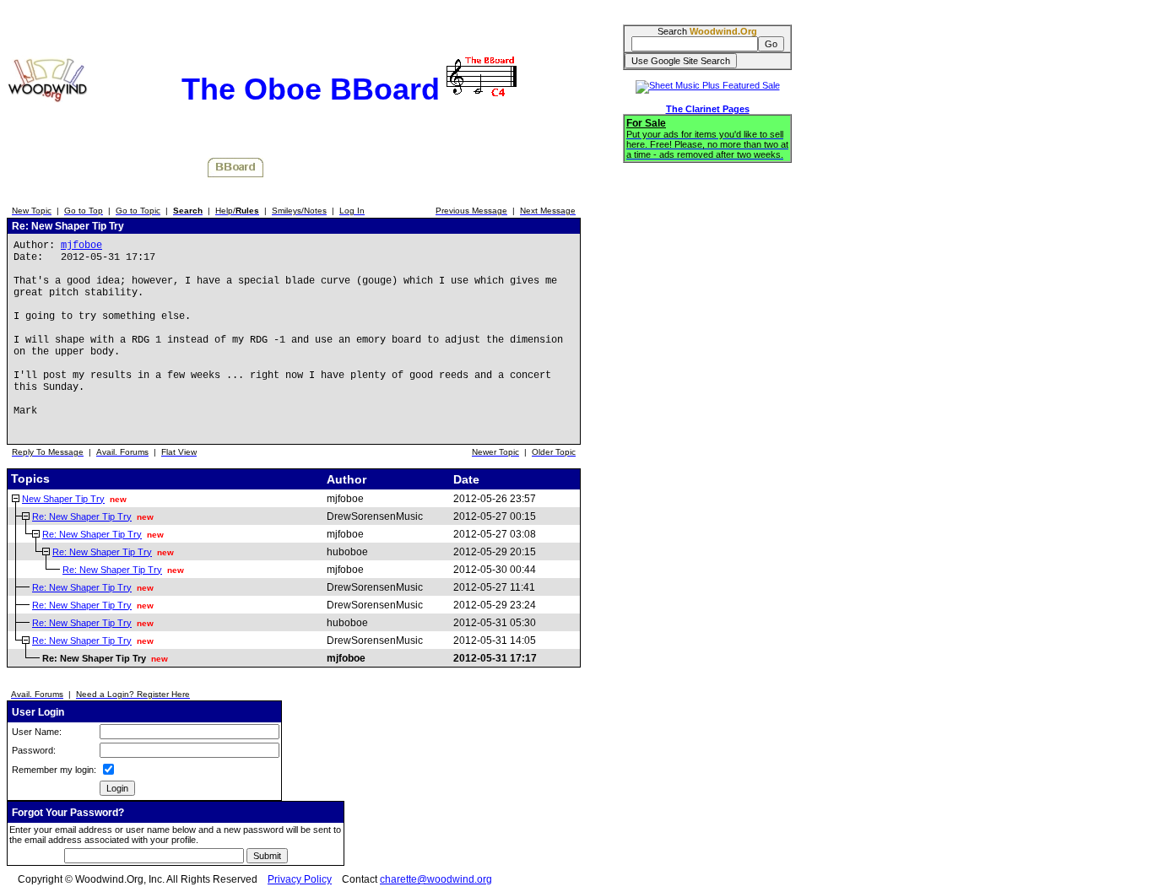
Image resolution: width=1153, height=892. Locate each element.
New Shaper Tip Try (63, 499)
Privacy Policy (300, 879)
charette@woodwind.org (436, 879)
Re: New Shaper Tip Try (82, 516)
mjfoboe (81, 245)
